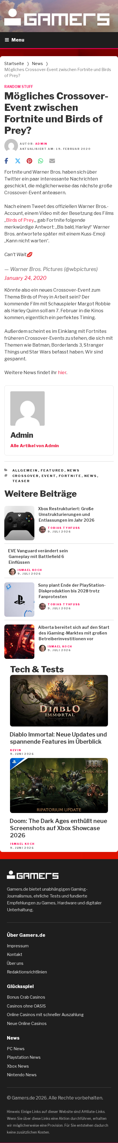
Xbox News (18, 1066)
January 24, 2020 (25, 278)
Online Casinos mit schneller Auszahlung (45, 1014)
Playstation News (24, 1057)
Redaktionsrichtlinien (27, 971)
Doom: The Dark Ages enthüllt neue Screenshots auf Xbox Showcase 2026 (58, 828)
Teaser (21, 481)
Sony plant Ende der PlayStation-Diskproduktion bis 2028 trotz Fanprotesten (72, 591)
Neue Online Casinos (27, 1023)
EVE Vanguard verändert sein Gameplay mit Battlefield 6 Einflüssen (38, 556)
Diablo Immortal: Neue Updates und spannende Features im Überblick (58, 738)
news (90, 476)
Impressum (18, 945)
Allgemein (25, 470)
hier (62, 372)
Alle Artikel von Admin (34, 445)
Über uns (15, 963)
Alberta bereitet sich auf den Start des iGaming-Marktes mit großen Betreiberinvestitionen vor (73, 633)
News (37, 63)
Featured (52, 470)
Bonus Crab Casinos (26, 997)
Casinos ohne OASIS (26, 1005)
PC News (16, 1048)
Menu (17, 40)
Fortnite (70, 476)
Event (49, 476)
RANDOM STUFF (18, 87)
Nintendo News (22, 1074)
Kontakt (14, 954)
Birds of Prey (20, 220)
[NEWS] (19, 538)
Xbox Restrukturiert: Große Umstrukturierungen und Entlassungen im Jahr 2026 (66, 514)
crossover (25, 476)
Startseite (14, 63)
